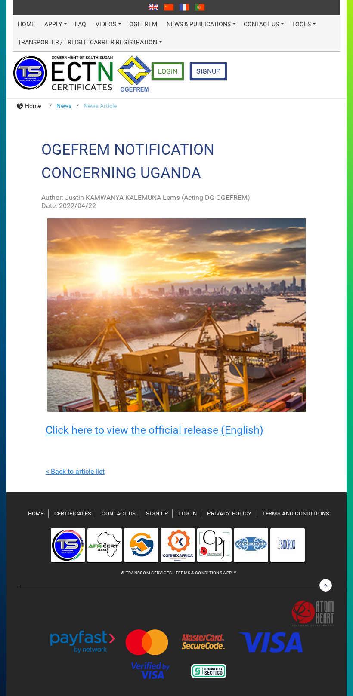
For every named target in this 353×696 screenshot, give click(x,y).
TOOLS (301, 24)
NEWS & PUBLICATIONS (199, 24)
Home (33, 105)
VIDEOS (106, 24)
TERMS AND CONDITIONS (295, 513)
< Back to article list (75, 471)
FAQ (80, 24)
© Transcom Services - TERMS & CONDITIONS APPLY (178, 572)
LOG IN (187, 513)
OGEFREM (143, 24)
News (63, 105)
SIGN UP (157, 513)
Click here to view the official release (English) (154, 430)
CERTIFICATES (73, 513)
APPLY (53, 24)
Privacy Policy (229, 513)
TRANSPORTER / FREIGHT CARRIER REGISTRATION (87, 42)
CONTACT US (261, 24)
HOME (26, 24)
